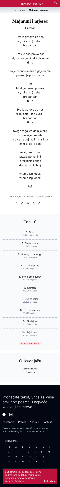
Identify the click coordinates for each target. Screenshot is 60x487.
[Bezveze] (23, 202)
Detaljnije (19, 481)
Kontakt (47, 421)
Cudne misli (31, 298)
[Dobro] (35, 202)
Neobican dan (32, 310)
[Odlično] (40, 202)
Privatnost (8, 421)
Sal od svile (31, 243)
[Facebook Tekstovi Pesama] (4, 414)
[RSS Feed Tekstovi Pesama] (10, 414)
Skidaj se (32, 321)
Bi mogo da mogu (31, 254)
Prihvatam (49, 481)
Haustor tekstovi (29, 343)
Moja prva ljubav (32, 276)
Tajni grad (32, 332)
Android (34, 421)
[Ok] (29, 202)
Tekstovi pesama (11, 428)
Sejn (31, 232)
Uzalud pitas (31, 265)
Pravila (22, 421)
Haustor (30, 27)
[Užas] (18, 202)
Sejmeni (31, 287)
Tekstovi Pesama (32, 3)
